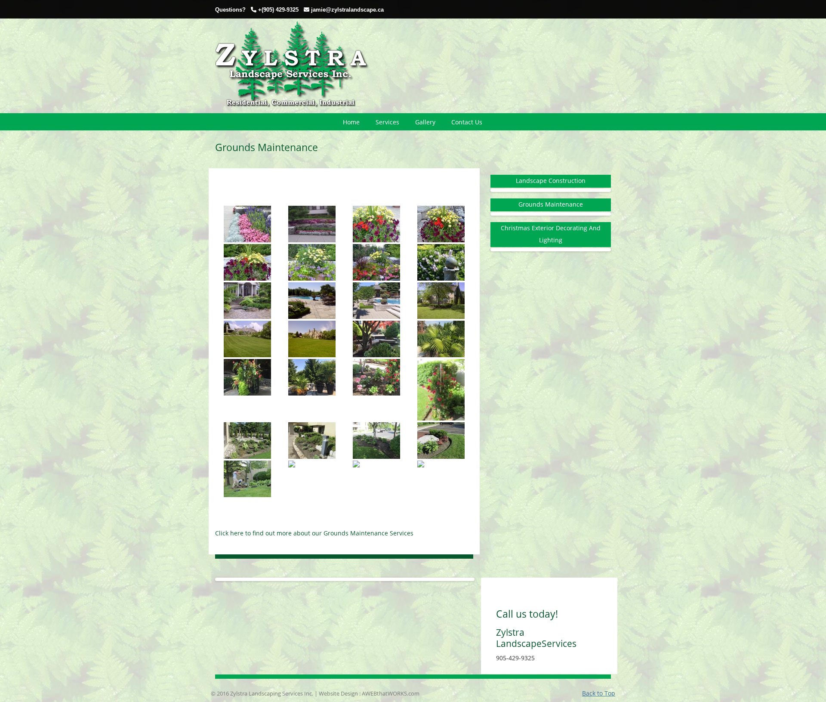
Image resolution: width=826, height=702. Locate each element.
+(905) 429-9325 (278, 9)
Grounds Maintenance (550, 204)
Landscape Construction (551, 180)
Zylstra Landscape (292, 65)
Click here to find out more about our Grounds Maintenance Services (314, 533)
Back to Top (598, 693)
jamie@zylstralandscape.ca (347, 9)
